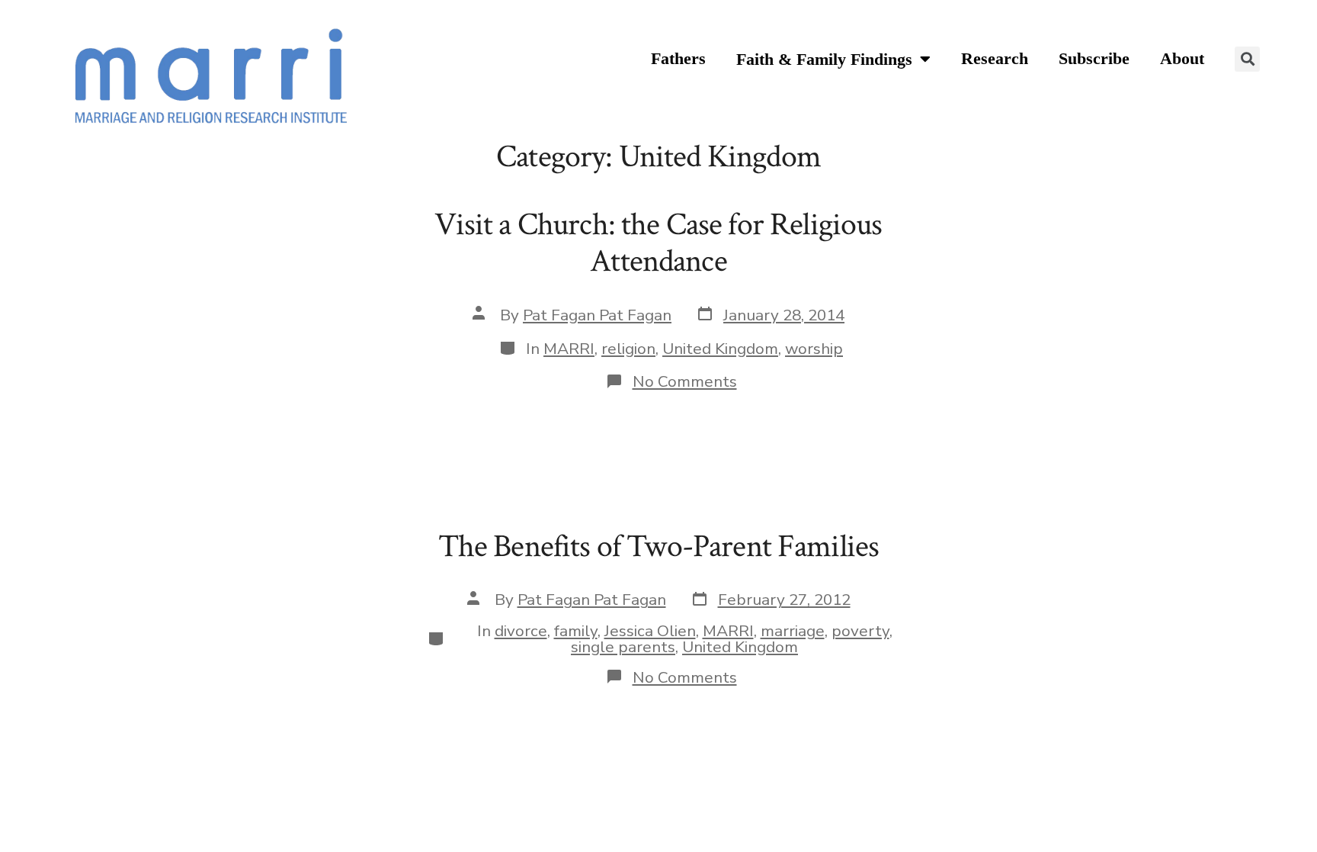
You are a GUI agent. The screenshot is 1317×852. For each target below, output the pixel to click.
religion (628, 348)
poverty (860, 630)
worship (814, 348)
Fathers (678, 59)
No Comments (685, 381)
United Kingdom (720, 348)
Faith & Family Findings (824, 59)
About (1182, 59)
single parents (623, 646)
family (576, 630)
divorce (521, 630)
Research (994, 59)
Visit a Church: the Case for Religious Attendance (658, 243)
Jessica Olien (650, 630)
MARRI (568, 348)
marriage (793, 630)
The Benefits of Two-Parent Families (659, 546)
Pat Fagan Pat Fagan (597, 315)
